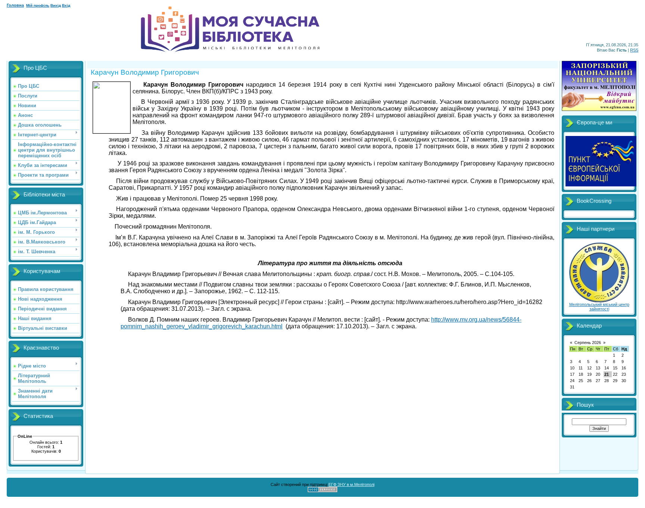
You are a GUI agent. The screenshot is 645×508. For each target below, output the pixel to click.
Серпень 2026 (587, 342)
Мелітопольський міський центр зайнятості (599, 306)
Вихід (55, 5)
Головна (15, 5)
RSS (634, 50)
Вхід (66, 5)
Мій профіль (37, 5)
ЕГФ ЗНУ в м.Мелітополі (351, 484)
